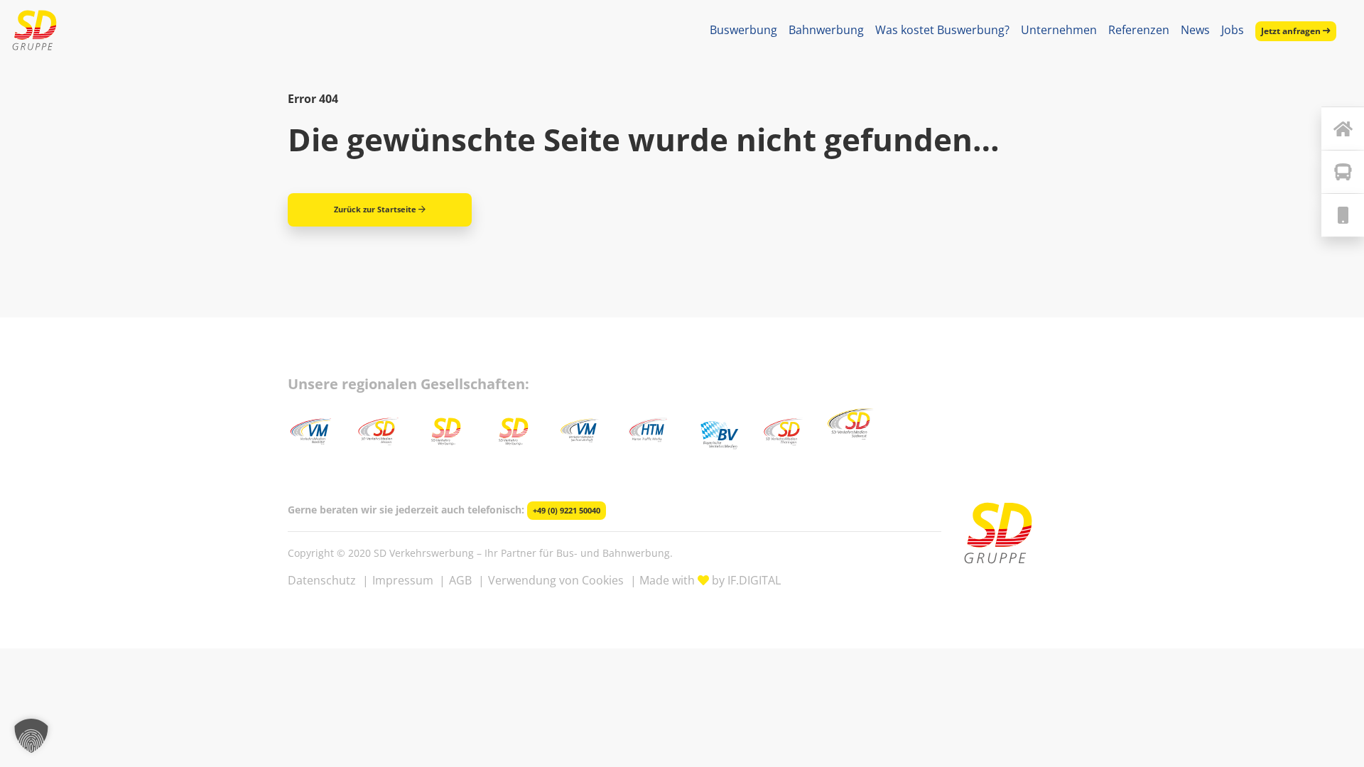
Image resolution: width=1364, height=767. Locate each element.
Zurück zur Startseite (375, 209)
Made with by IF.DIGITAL (710, 580)
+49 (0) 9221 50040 (566, 511)
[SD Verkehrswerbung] (34, 30)
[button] (31, 736)
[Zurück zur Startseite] (1342, 128)
